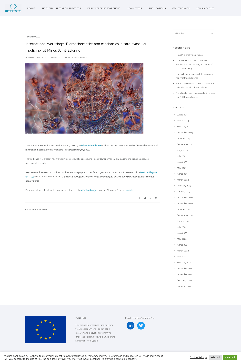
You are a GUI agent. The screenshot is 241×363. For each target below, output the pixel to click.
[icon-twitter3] (141, 326)
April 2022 (182, 245)
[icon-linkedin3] (130, 326)
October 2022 (183, 209)
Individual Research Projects (61, 8)
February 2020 (184, 280)
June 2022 (182, 233)
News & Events (205, 8)
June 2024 (182, 114)
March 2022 (183, 251)
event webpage (88, 190)
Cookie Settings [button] (198, 357)
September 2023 (185, 144)
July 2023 (182, 156)
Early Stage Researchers (103, 8)
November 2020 (185, 274)
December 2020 (185, 268)
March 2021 (183, 256)
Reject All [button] (215, 357)
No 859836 (92, 341)
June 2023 (182, 162)
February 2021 (184, 262)
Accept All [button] (230, 357)
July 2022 (182, 227)
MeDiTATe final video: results (189, 55)
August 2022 (183, 221)
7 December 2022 (32, 36)
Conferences (181, 8)
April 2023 (182, 174)
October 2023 (183, 138)
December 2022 (185, 197)
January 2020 (184, 286)
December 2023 (185, 132)
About (31, 8)
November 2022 (185, 203)
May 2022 (182, 239)
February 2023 (184, 185)
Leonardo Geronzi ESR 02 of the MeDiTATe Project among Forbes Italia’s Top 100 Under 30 (194, 64)
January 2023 (183, 191)
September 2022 (185, 215)
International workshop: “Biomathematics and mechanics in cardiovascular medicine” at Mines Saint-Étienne (86, 47)
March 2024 (183, 120)
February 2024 (184, 126)
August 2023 (183, 150)
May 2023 (182, 168)
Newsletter (134, 8)
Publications (157, 8)
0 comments (53, 58)
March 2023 (183, 180)
